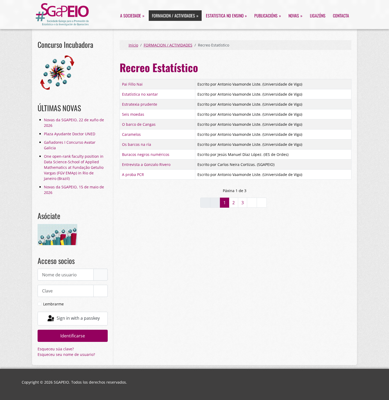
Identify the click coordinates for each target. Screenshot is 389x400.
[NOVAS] (300, 15)
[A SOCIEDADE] (142, 15)
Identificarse (72, 336)
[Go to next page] (252, 203)
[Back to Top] (380, 391)
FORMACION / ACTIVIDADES (173, 15)
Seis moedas (133, 114)
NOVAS (293, 15)
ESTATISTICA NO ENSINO (225, 15)
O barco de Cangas (139, 124)
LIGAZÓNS (317, 15)
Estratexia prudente (139, 104)
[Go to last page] (262, 203)
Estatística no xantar (140, 94)
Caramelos (131, 134)
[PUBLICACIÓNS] (279, 15)
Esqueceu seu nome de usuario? (66, 354)
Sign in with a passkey (78, 318)
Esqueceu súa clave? (56, 348)
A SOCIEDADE (130, 15)
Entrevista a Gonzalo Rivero (146, 164)
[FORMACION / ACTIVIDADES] (196, 15)
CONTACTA (341, 15)
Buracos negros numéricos (145, 154)
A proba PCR (133, 174)
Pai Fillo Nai (132, 84)
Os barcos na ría (136, 144)
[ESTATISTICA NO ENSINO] (245, 15)
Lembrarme (53, 303)
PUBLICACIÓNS (266, 15)
